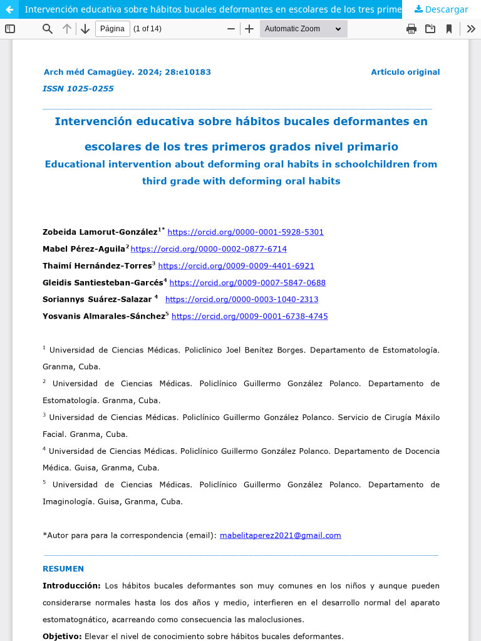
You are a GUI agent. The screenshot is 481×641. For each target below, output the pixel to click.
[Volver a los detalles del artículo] (9, 9)
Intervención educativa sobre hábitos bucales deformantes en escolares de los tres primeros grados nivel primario (253, 9)
